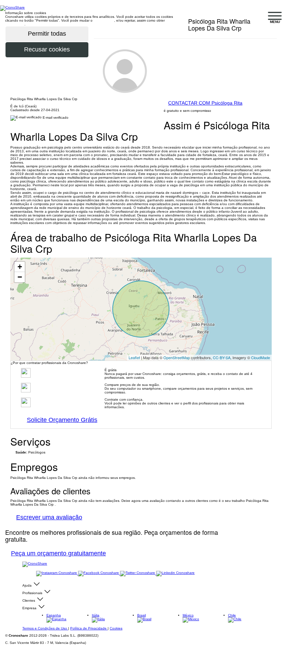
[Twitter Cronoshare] (138, 573)
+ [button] (20, 266)
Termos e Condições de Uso (45, 628)
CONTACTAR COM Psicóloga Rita (205, 103)
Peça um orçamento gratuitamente (58, 553)
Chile (232, 615)
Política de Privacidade (89, 628)
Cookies (116, 628)
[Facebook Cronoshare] (99, 573)
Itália (95, 615)
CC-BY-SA (221, 357)
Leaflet (134, 357)
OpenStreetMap (176, 357)
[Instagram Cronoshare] (57, 573)
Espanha (53, 615)
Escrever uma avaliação (49, 517)
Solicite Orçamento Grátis (62, 419)
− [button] (20, 277)
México (188, 615)
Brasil (141, 615)
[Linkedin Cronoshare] (175, 573)
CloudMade (260, 357)
